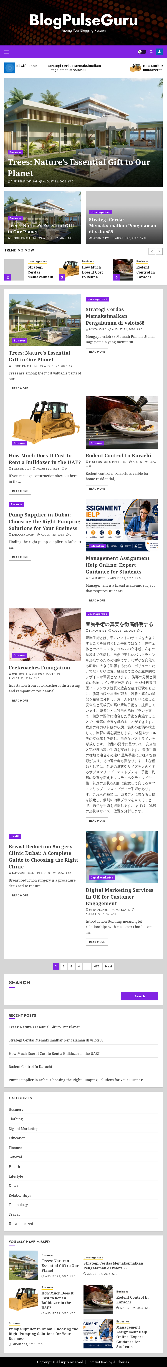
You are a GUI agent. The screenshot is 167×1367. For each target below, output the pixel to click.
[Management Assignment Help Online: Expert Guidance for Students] (122, 525)
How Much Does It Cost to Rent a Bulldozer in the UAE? (93, 277)
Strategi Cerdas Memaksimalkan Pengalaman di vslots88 (122, 226)
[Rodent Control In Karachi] (123, 270)
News (13, 1185)
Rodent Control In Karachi (145, 272)
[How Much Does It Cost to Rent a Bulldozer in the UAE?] (69, 270)
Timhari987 (97, 578)
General (15, 1157)
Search (19, 982)
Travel (14, 1214)
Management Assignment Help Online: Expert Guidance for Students (118, 565)
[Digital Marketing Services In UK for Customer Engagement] (122, 857)
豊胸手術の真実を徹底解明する (120, 624)
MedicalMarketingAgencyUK (109, 910)
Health (15, 836)
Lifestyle (16, 1176)
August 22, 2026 (54, 182)
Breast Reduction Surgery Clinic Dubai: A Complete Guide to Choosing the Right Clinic (43, 856)
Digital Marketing (102, 878)
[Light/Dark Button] (142, 52)
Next (108, 966)
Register (159, 52)
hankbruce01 (21, 469)
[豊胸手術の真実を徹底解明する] (122, 614)
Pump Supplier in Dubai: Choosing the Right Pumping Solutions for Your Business (44, 521)
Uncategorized (100, 212)
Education (97, 546)
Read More (20, 388)
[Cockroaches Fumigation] (45, 634)
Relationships (20, 1195)
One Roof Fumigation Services (33, 674)
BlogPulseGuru (83, 20)
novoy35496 (101, 238)
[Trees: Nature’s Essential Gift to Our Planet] (83, 132)
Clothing (16, 1119)
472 (97, 966)
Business (15, 152)
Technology (18, 1204)
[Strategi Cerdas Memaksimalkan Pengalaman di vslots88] (14, 270)
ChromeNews (97, 1362)
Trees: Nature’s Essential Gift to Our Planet (79, 167)
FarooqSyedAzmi (23, 535)
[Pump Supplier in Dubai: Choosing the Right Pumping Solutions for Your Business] (45, 504)
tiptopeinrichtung (24, 182)
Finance (15, 1147)
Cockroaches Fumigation (39, 667)
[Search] (151, 51)
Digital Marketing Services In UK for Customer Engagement (119, 897)
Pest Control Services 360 (108, 462)
